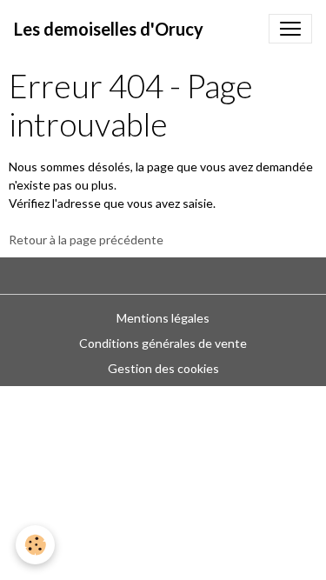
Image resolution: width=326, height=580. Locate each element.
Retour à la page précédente (86, 239)
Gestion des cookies (163, 368)
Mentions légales (163, 317)
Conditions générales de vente (163, 343)
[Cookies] (35, 544)
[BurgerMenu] (290, 28)
